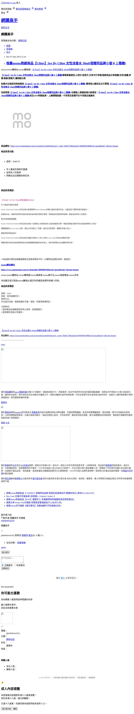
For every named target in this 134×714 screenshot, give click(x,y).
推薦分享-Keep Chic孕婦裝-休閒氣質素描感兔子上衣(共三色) (34, 502)
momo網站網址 (8, 265)
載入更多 (5, 552)
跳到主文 (5, 28)
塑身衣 (4, 402)
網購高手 (9, 20)
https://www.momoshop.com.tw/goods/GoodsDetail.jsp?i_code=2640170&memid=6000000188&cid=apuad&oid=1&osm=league (64, 146)
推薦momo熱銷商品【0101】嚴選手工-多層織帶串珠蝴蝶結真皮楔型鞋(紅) (40, 499)
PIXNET (47, 678)
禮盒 (125, 471)
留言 (31, 535)
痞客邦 (25, 535)
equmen (18, 412)
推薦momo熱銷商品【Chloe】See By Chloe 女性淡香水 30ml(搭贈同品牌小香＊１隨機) (66, 63)
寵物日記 (22, 40)
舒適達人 (19, 479)
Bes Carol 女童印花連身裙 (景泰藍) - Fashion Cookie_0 (30, 496)
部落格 (9, 49)
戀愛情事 (21, 543)
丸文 (7, 423)
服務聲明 (91, 678)
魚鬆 (3, 423)
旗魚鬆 (109, 465)
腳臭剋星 (23, 392)
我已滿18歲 (6, 709)
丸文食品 (25, 465)
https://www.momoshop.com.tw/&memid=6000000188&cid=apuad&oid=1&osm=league (40, 270)
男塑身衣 (36, 412)
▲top (3, 547)
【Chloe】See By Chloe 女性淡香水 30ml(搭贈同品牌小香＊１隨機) (62, 69)
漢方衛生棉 (37, 479)
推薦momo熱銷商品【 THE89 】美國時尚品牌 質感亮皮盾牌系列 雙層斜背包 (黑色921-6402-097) (50, 493)
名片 (8, 52)
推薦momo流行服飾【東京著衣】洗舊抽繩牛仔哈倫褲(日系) (33, 506)
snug (3, 344)
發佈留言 (5, 568)
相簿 (8, 46)
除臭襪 (8, 392)
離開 (15, 709)
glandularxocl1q (7, 520)
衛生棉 (8, 479)
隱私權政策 (81, 678)
